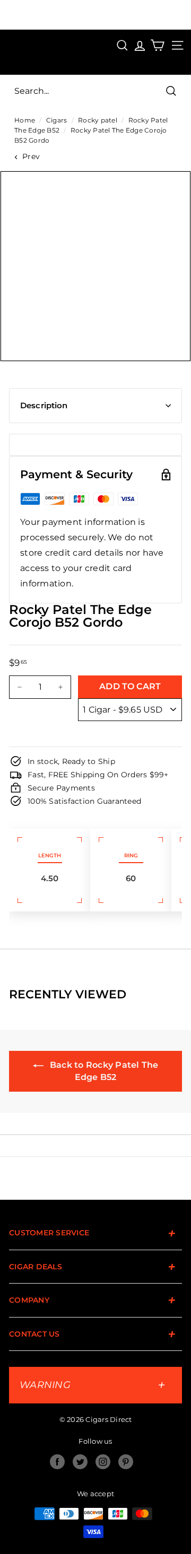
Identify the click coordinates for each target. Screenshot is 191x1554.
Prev (31, 156)
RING (131, 855)
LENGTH (49, 855)
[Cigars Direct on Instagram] (103, 1461)
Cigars (56, 120)
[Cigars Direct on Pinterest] (125, 1461)
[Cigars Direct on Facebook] (57, 1461)
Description (44, 405)
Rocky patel (97, 120)
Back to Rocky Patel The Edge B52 (103, 1071)
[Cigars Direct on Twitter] (80, 1461)
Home (24, 120)
